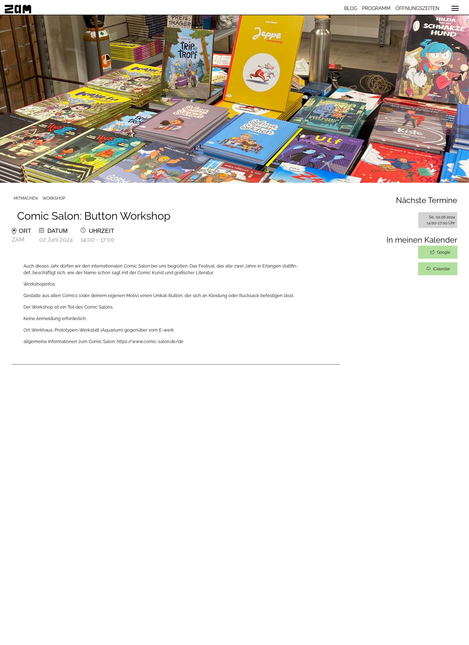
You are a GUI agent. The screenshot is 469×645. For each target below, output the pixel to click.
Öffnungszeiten (417, 8)
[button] (455, 8)
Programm (376, 8)
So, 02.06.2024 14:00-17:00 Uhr (441, 220)
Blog (350, 8)
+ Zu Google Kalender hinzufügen (437, 252)
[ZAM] (79, 8)
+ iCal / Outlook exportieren (437, 268)
